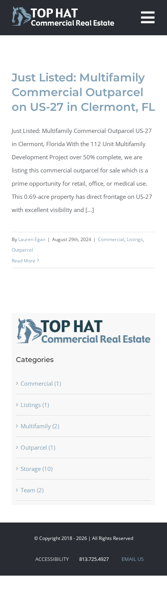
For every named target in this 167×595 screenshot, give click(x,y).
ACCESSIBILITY (52, 558)
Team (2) (32, 490)
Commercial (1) (41, 383)
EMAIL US (133, 558)
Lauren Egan (31, 239)
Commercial (111, 239)
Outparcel (22, 250)
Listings (135, 239)
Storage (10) (36, 469)
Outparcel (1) (38, 447)
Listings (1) (35, 405)
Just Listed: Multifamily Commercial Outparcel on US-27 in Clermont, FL (83, 92)
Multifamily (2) (40, 426)
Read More (23, 260)
